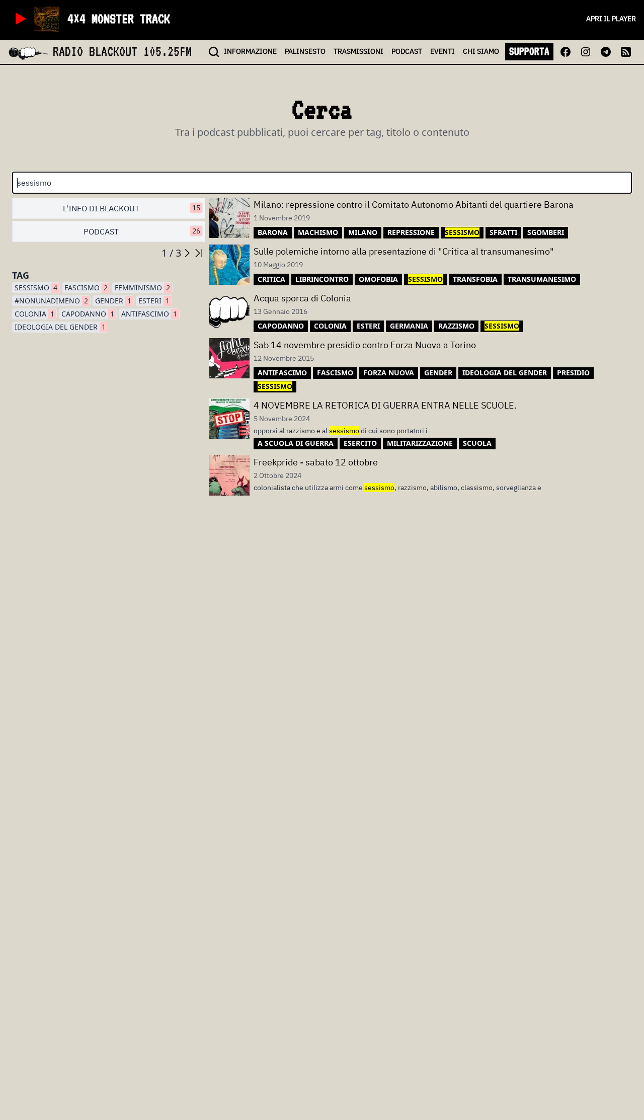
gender (113, 300)
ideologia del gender (60, 327)
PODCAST (406, 51)
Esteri (154, 300)
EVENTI (442, 51)
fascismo (86, 287)
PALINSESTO (305, 51)
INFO (250, 51)
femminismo (142, 287)
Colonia (34, 313)
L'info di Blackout (131, 208)
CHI (481, 51)
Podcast (142, 231)
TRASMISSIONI (358, 51)
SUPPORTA (529, 51)
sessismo (36, 287)
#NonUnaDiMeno (51, 300)
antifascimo (149, 313)
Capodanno (87, 313)
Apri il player (611, 18)
